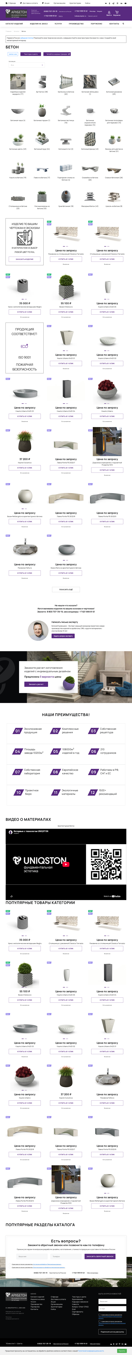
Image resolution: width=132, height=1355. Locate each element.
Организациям (59, 3)
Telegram (99, 11)
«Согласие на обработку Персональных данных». (47, 1264)
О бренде (12, 3)
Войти (109, 15)
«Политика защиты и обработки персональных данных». (49, 1267)
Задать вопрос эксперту (63, 636)
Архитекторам (75, 3)
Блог (74, 1309)
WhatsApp (93, 11)
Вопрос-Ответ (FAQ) (80, 1307)
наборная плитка (26, 38)
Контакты (114, 24)
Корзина (116, 15)
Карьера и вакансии (80, 1302)
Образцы (75, 1314)
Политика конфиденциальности (12, 1318)
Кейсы (87, 3)
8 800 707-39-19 (51, 11)
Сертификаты (77, 1312)
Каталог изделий (14, 24)
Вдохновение (77, 1299)
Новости (75, 1304)
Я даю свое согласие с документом (36, 1264)
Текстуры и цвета (31, 54)
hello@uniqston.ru (80, 16)
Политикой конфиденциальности (91, 1351)
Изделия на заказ (39, 24)
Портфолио (96, 24)
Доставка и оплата (30, 3)
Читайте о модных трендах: (57, 54)
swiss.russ (13, 54)
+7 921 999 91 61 (50, 16)
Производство (76, 24)
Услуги (58, 24)
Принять (122, 1351)
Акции (47, 3)
